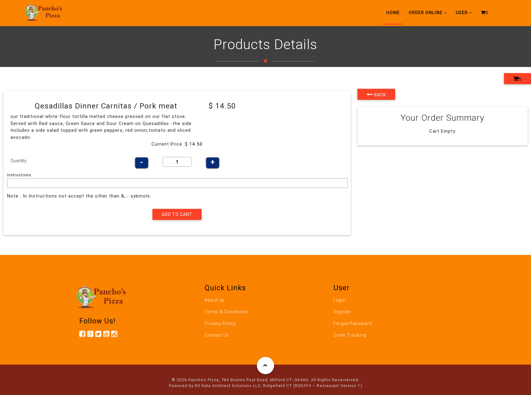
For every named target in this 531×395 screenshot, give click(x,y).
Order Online (425, 12)
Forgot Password (352, 323)
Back (379, 95)
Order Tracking (349, 335)
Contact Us (217, 335)
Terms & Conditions (226, 312)
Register (342, 312)
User (462, 12)
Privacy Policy (220, 323)
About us (214, 300)
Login (339, 300)
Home (393, 12)
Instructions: (20, 175)
